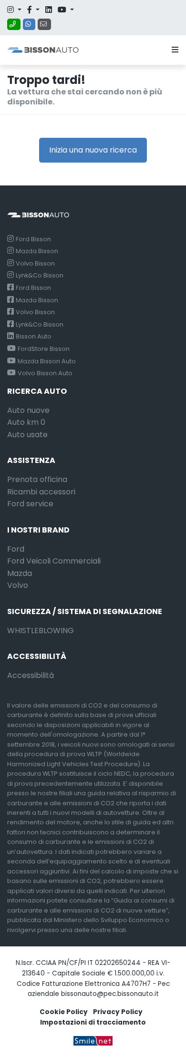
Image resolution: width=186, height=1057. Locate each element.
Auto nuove (28, 410)
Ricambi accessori (41, 491)
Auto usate (27, 434)
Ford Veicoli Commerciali (54, 560)
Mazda (19, 573)
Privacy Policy (118, 1011)
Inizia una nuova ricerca (93, 149)
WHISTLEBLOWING (40, 630)
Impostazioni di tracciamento (93, 1022)
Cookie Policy (64, 1011)
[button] (173, 50)
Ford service (30, 503)
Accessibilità (30, 675)
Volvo (17, 585)
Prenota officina (37, 479)
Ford (15, 549)
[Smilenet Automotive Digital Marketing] (93, 1040)
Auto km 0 (26, 422)
